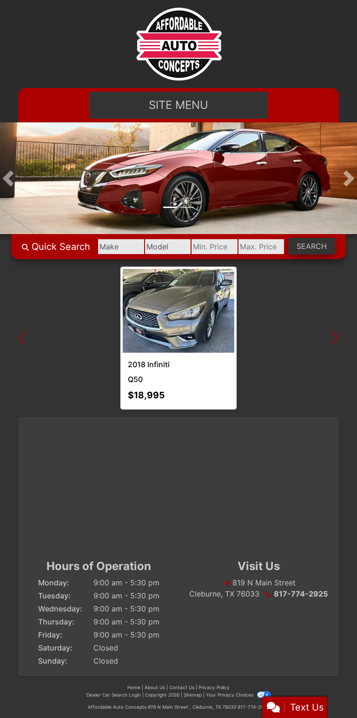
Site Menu (178, 105)
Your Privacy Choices (230, 695)
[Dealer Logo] (179, 44)
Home (133, 687)
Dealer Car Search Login (113, 695)
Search (312, 246)
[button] (8, 178)
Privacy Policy (214, 687)
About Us (155, 687)
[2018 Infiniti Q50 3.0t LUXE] (167, 311)
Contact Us (181, 687)
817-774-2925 (301, 593)
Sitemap (193, 695)
